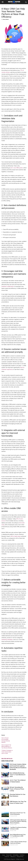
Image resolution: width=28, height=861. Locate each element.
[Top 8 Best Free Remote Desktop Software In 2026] (5, 829)
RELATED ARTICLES (6, 758)
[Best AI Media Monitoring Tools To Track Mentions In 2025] (5, 774)
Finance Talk (8, 855)
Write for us (13, 856)
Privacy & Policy (20, 856)
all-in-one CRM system (17, 167)
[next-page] (5, 809)
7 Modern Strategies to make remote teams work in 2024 (7, 752)
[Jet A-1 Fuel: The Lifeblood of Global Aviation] (5, 781)
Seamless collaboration (7, 286)
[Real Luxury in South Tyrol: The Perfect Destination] (5, 814)
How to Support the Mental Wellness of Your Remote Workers (6, 746)
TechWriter (22, 855)
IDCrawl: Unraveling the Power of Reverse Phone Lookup (17, 788)
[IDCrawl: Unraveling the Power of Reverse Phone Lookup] (5, 789)
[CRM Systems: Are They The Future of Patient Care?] (5, 803)
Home (2, 5)
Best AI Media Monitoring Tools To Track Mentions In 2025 (17, 774)
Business (7, 5)
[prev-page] (2, 809)
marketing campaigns (7, 639)
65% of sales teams (16, 536)
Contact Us (7, 856)
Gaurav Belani (6, 19)
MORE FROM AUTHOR (7, 761)
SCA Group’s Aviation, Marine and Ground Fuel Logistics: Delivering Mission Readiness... (18, 821)
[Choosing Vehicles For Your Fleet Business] (5, 796)
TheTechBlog (15, 855)
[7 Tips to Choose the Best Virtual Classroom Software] (5, 843)
